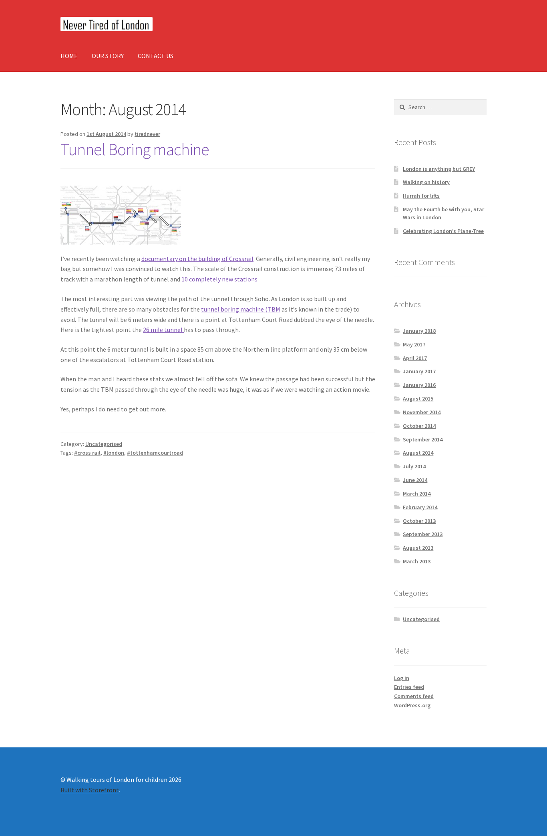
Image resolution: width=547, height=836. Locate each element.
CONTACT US (155, 56)
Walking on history (426, 182)
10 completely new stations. (220, 279)
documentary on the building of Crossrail (197, 259)
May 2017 (414, 344)
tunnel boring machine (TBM (240, 309)
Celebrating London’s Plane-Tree (443, 231)
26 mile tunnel (163, 330)
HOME (69, 56)
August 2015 (418, 398)
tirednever (147, 134)
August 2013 (418, 547)
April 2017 (415, 358)
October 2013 (419, 520)
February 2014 (420, 507)
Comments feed (414, 696)
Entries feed (409, 686)
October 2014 (419, 425)
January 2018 (419, 330)
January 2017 (419, 371)
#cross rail (87, 452)
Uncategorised (103, 443)
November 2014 (421, 412)
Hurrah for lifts (421, 195)
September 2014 (422, 439)
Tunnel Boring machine (134, 149)
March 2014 (416, 493)
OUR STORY (108, 56)
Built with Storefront (89, 790)
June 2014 (415, 480)
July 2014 (414, 466)
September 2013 (422, 534)
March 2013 (416, 561)
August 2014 (418, 452)
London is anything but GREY (439, 168)
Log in (401, 678)
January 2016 (419, 385)
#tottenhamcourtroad (155, 452)
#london (113, 452)
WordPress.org (412, 705)
